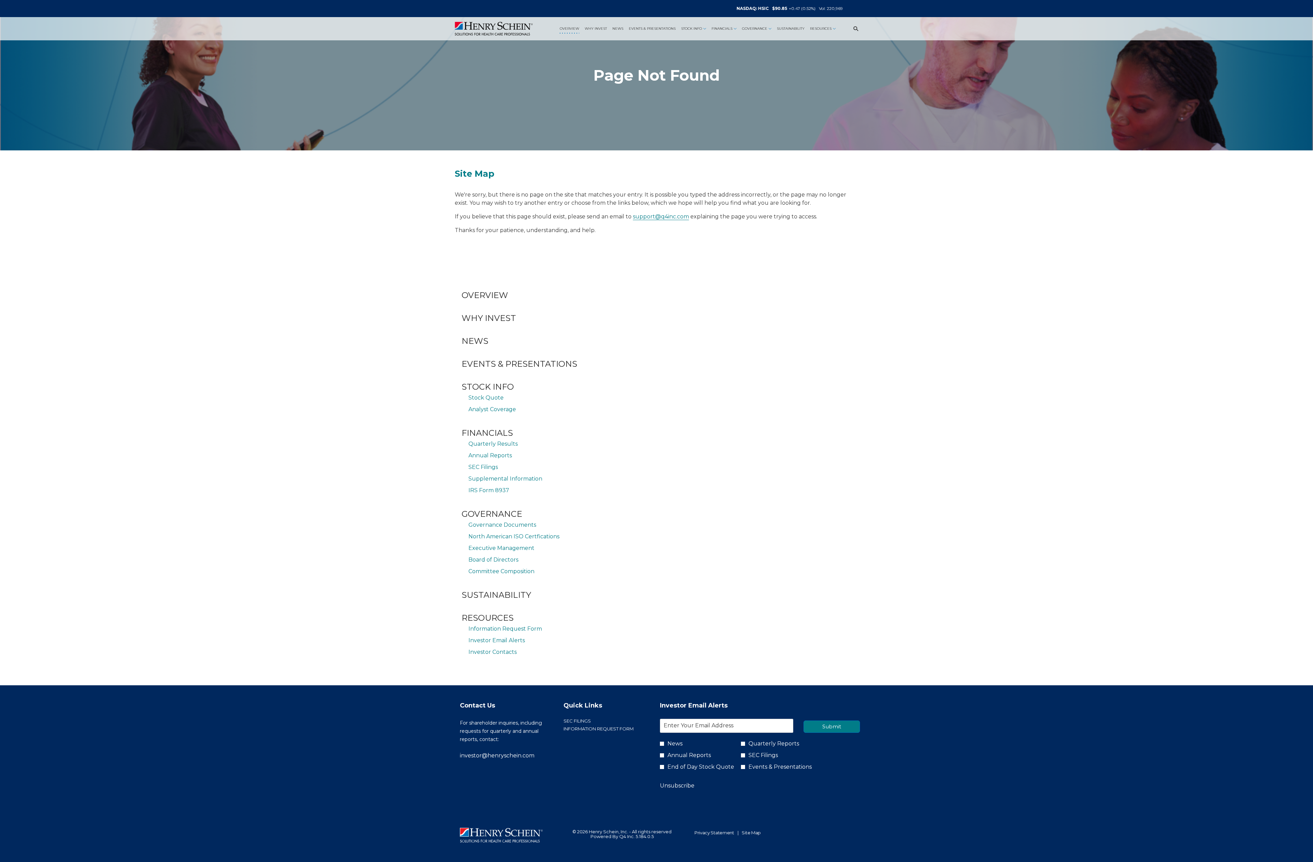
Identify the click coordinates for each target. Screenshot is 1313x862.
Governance (492, 514)
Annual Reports (490, 455)
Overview (485, 295)
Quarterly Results (493, 444)
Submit (831, 726)
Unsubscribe (677, 785)
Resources (488, 618)
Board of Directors (493, 559)
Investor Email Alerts (496, 640)
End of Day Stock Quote (700, 767)
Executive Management (501, 548)
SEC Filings (483, 467)
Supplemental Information (505, 478)
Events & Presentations (519, 364)
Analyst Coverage (492, 409)
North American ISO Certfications (513, 536)
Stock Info (488, 387)
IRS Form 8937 (488, 490)
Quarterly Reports (773, 743)
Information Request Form (505, 628)
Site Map (751, 833)
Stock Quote (486, 397)
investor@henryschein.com (497, 755)
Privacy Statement (714, 833)
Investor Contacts (492, 652)
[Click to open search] (854, 28)
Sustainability (496, 595)
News (475, 341)
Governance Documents (502, 525)
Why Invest (489, 318)
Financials (487, 433)
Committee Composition (501, 571)
